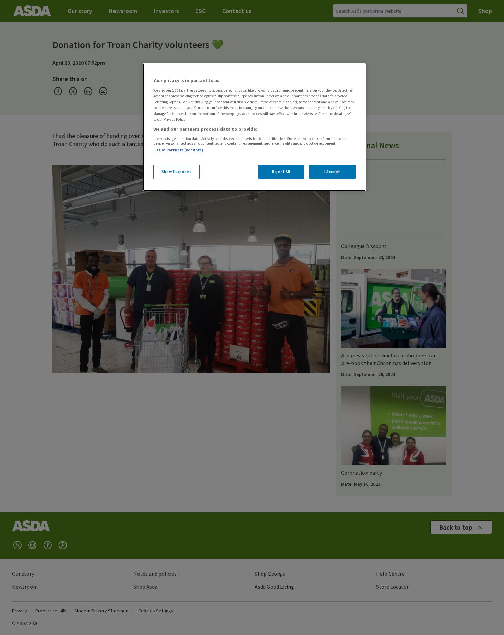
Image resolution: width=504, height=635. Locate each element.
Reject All (281, 171)
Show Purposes (176, 171)
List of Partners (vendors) (178, 150)
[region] (254, 127)
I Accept (332, 171)
